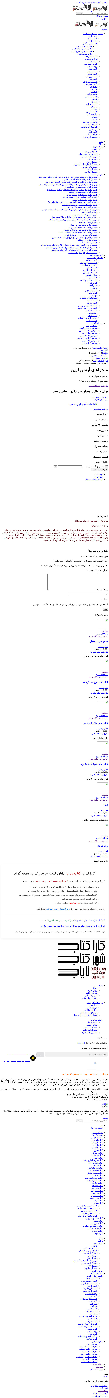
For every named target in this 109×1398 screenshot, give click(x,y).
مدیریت (94, 89)
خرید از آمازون (90, 172)
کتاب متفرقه (91, 56)
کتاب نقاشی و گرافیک (87, 1216)
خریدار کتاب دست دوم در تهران (83, 225)
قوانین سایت (91, 1025)
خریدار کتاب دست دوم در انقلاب (83, 192)
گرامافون (93, 129)
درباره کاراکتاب (90, 1010)
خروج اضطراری (100, 360)
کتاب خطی (92, 69)
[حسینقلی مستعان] (102, 628)
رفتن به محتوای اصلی (85, 2)
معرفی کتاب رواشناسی (86, 338)
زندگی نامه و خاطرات (87, 318)
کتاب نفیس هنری (84, 54)
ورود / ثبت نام (97, 1369)
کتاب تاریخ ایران (90, 270)
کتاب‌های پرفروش (89, 127)
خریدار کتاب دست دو (88, 222)
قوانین (94, 149)
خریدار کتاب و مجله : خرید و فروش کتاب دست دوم (74, 237)
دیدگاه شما (102, 590)
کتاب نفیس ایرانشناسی (82, 49)
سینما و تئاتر (92, 71)
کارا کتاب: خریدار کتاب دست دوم (82, 252)
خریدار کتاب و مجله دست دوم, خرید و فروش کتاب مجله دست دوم (68, 177)
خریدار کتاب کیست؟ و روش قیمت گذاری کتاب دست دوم (72, 189)
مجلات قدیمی (91, 59)
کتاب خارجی (91, 112)
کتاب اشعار (92, 315)
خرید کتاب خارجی (89, 157)
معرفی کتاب (91, 993)
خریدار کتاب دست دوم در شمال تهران (80, 187)
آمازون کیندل (91, 124)
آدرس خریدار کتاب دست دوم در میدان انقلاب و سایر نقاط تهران (69, 245)
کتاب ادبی (93, 278)
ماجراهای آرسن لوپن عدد (94, 467)
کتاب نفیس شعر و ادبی (82, 51)
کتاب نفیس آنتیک (90, 44)
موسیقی (93, 295)
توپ (106, 805)
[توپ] (102, 792)
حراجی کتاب (91, 134)
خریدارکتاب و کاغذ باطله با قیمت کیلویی (79, 179)
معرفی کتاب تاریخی (88, 336)
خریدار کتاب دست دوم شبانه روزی (82, 194)
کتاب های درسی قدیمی (87, 308)
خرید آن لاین (92, 162)
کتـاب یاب (93, 1005)
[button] (99, 651)
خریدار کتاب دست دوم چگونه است (82, 207)
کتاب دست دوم (90, 64)
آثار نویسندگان (91, 995)
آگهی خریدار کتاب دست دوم (85, 215)
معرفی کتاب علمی (89, 343)
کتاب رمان (92, 39)
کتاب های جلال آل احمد (95, 723)
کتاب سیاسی (91, 320)
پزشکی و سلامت (89, 122)
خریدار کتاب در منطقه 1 (86, 240)
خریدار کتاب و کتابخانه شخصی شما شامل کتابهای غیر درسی (71, 182)
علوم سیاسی (91, 94)
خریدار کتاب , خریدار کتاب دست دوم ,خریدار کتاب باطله (72, 220)
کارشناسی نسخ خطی (87, 154)
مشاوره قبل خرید (89, 1032)
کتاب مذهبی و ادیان (88, 280)
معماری (93, 86)
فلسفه (94, 119)
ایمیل (105, 599)
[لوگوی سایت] (99, 10)
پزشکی (94, 288)
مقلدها (105, 353)
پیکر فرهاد (102, 846)
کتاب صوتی (92, 303)
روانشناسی (92, 66)
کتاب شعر (92, 132)
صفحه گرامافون (90, 137)
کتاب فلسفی (91, 310)
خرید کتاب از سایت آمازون (85, 164)
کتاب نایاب (92, 41)
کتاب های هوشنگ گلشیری (94, 764)
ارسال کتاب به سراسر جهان (85, 1015)
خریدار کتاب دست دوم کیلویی (84, 199)
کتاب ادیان (92, 74)
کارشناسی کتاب (90, 152)
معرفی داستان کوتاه (88, 328)
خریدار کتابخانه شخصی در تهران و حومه (79, 205)
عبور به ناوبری (101, 2)
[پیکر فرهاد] (102, 833)
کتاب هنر (93, 79)
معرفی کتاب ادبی (89, 341)
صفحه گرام (53, 881)
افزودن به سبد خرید (99, 470)
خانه (106, 348)
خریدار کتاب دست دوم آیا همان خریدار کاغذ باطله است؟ (72, 202)
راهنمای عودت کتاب (88, 1013)
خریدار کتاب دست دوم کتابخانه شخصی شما (78, 232)
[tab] (99, 474)
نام (106, 594)
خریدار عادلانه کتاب (88, 242)
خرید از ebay (92, 169)
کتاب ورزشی (91, 76)
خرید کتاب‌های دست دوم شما (58, 909)
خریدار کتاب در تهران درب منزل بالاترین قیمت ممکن (74, 250)
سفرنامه (93, 107)
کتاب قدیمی (92, 61)
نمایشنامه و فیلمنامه (88, 298)
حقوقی (94, 117)
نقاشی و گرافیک (90, 81)
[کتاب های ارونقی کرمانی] (102, 669)
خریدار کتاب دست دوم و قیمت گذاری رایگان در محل (74, 217)
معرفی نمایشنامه (89, 333)
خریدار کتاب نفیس (89, 212)
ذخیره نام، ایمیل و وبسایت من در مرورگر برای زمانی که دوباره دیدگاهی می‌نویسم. (69, 604)
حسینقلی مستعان (98, 641)
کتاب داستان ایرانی (89, 265)
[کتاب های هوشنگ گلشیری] (102, 751)
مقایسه (99, 1366)
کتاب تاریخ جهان (90, 273)
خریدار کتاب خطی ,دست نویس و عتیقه (80, 197)
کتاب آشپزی (92, 293)
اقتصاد (94, 99)
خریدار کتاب (92, 1008)
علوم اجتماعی (91, 97)
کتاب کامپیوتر (91, 290)
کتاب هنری (92, 283)
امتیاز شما (102, 570)
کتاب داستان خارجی (88, 262)
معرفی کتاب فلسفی (88, 331)
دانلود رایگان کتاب (89, 998)
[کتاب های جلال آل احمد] (102, 710)
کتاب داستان (91, 260)
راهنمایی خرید (97, 1020)
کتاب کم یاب (91, 104)
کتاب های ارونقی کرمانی (95, 682)
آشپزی (94, 102)
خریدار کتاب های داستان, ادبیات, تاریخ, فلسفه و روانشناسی (71, 247)
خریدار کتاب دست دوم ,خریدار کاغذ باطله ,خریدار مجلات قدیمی (69, 210)
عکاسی (94, 91)
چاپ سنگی (92, 114)
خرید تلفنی (92, 159)
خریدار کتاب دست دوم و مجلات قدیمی (80, 230)
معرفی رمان (91, 325)
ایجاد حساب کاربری (99, 1385)
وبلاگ (95, 988)
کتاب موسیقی (91, 84)
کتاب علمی (92, 300)
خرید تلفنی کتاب (90, 1027)
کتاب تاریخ (92, 36)
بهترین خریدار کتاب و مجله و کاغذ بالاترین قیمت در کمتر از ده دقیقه (68, 184)
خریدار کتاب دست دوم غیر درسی (82, 227)
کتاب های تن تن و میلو (87, 305)
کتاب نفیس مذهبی (84, 46)
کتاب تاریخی (92, 268)
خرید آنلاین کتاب (90, 1030)
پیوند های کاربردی (95, 1002)
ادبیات (94, 109)
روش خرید (92, 990)
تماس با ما (92, 1022)
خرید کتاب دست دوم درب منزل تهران (80, 235)
